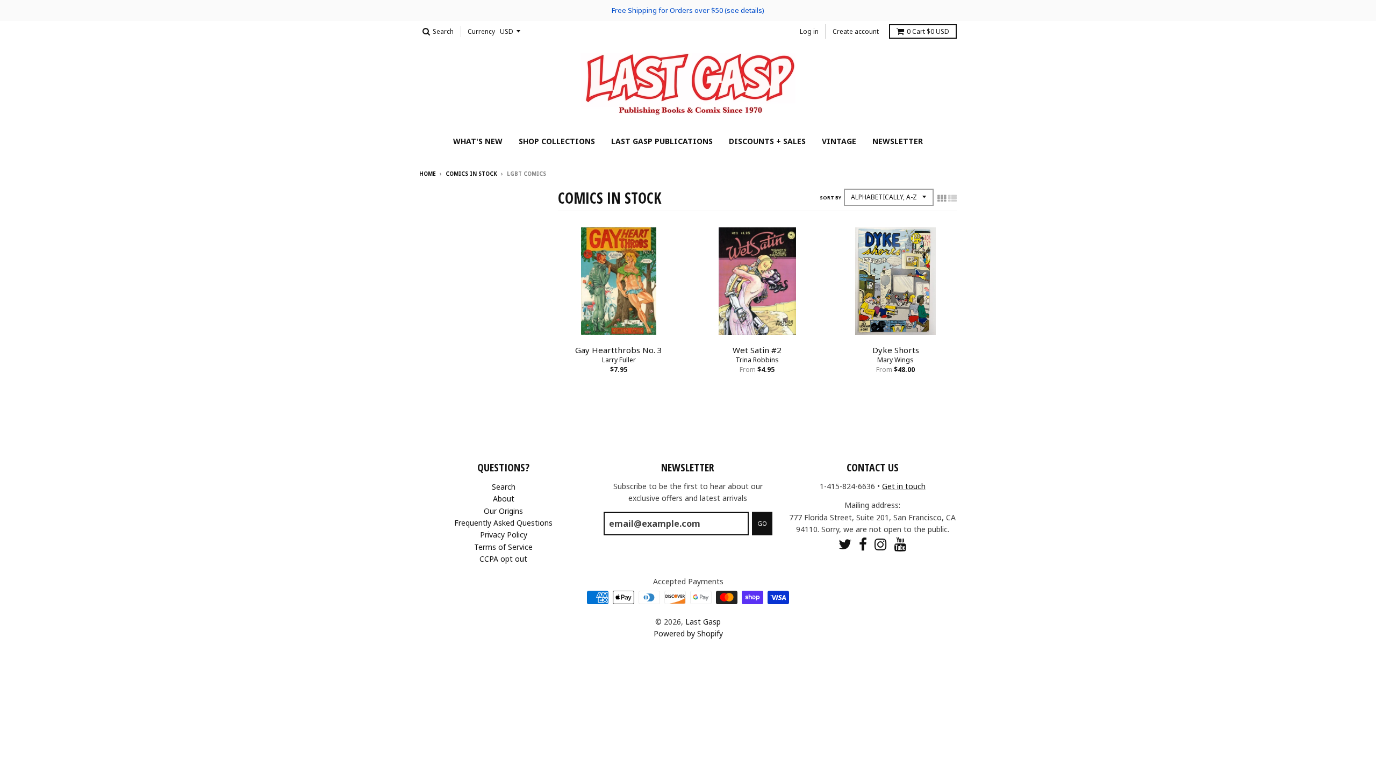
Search (503, 487)
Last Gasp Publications (662, 141)
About (503, 498)
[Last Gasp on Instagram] (881, 544)
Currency (481, 31)
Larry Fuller (619, 359)
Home (427, 173)
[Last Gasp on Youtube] (900, 544)
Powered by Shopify (688, 633)
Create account (856, 31)
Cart (928, 31)
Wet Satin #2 (757, 350)
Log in (809, 31)
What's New (478, 141)
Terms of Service (503, 547)
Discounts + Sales (767, 141)
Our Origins (503, 511)
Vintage (839, 141)
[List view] (952, 198)
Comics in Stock (471, 173)
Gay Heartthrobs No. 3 (618, 350)
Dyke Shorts (895, 350)
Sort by (830, 197)
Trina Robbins (757, 359)
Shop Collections (557, 141)
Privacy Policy (503, 534)
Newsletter (897, 141)
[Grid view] (941, 198)
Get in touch (904, 486)
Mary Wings (895, 359)
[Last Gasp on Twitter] (844, 544)
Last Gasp (703, 622)
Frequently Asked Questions (503, 523)
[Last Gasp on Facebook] (863, 544)
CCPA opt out (503, 559)
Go (762, 523)
